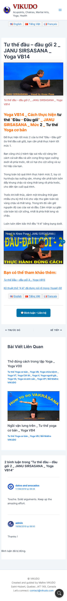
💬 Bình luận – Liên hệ (33, 312)
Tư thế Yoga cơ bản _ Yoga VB (23, 372)
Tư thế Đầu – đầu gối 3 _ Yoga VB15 (24, 279)
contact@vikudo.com (42, 590)
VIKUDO (25, 6)
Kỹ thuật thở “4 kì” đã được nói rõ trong (33, 288)
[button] (59, 593)
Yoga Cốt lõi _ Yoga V (28, 375)
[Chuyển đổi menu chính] (60, 10)
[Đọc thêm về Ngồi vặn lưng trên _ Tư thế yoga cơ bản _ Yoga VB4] (33, 405)
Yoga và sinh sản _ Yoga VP (32, 379)
